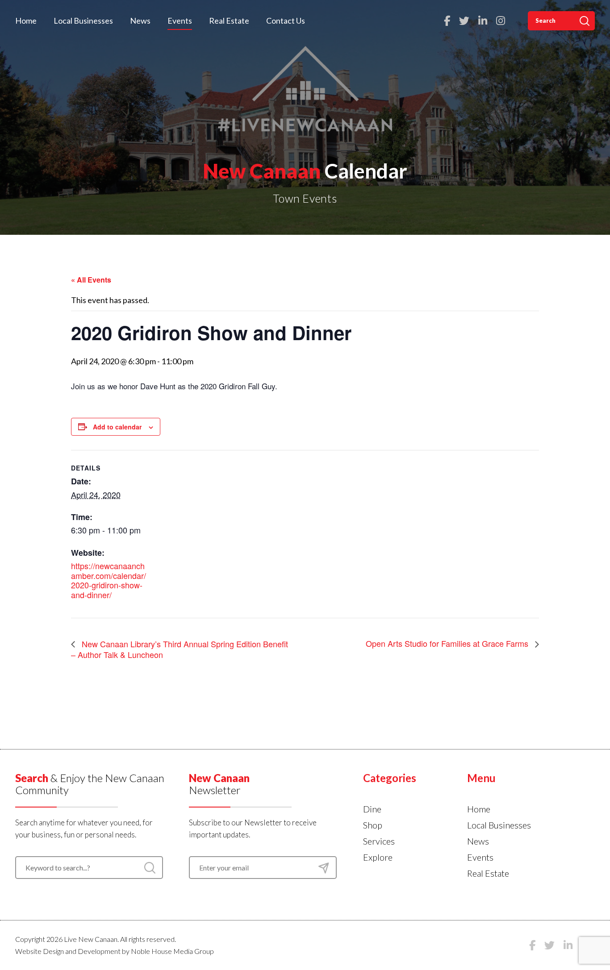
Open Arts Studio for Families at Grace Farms (448, 643)
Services (379, 841)
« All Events (91, 280)
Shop (372, 825)
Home (26, 20)
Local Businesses (83, 20)
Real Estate (229, 20)
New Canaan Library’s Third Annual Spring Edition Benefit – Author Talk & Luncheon (179, 649)
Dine (372, 808)
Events (179, 20)
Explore (378, 857)
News (140, 20)
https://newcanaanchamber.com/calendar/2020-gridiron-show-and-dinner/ (108, 580)
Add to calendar (117, 426)
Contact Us (285, 20)
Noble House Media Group (172, 951)
